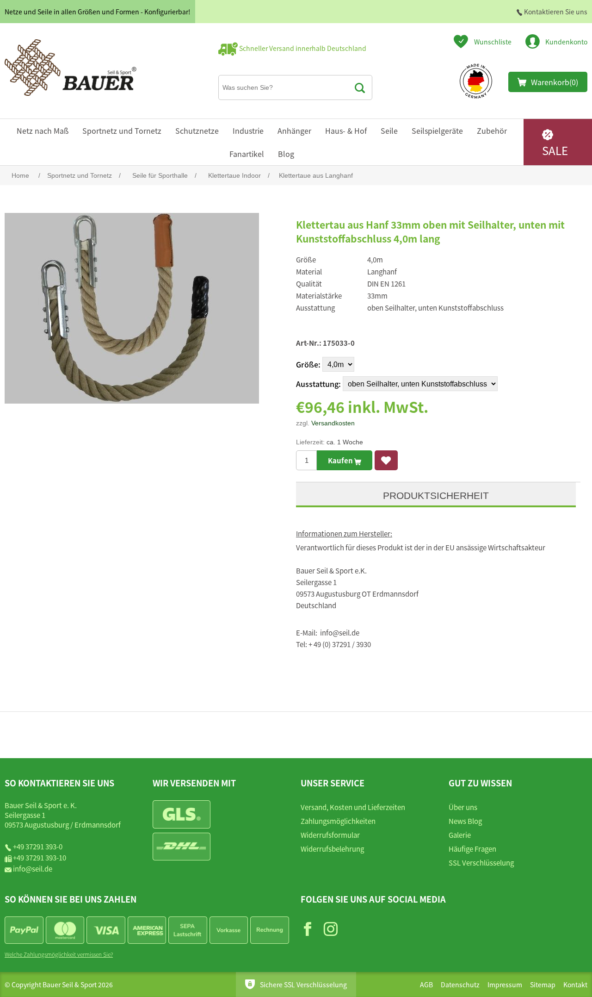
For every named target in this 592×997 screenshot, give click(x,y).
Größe (307, 364)
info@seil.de (32, 868)
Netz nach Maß (42, 130)
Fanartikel (246, 153)
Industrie (248, 130)
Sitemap (542, 984)
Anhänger (294, 130)
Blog (286, 153)
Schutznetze (197, 130)
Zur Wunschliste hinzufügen (386, 460)
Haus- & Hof (346, 130)
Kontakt (575, 984)
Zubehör (492, 130)
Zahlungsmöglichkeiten (338, 821)
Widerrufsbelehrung (332, 849)
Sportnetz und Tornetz (121, 130)
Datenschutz (460, 984)
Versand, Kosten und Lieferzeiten (353, 807)
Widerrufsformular (330, 835)
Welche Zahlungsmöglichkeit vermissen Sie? (59, 954)
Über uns (463, 807)
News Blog (465, 821)
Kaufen (341, 460)
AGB (426, 984)
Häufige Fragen (472, 849)
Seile (389, 130)
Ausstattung (317, 383)
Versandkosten (333, 423)
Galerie (460, 835)
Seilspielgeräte (437, 130)
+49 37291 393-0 (37, 846)
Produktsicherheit (436, 495)
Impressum (504, 984)
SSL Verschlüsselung (481, 862)
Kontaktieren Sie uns (555, 11)
